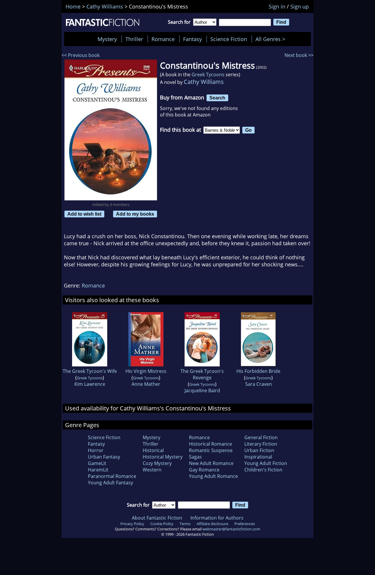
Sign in (277, 6)
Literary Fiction (260, 444)
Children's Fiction (263, 469)
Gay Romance (204, 469)
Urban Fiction (259, 450)
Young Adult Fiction (265, 463)
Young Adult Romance (213, 476)
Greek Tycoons (208, 74)
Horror (95, 450)
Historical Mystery (163, 457)
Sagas (195, 457)
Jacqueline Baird (202, 390)
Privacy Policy (132, 523)
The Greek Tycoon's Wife (90, 371)
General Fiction (261, 437)
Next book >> (298, 55)
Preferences (244, 523)
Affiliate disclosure (212, 523)
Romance (163, 39)
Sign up (299, 6)
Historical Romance (210, 444)
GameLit (97, 463)
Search (217, 97)
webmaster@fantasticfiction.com (231, 529)
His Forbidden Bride (258, 371)
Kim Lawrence (89, 384)
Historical (153, 450)
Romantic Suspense (211, 450)
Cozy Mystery (157, 463)
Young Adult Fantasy (110, 482)
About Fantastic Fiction (157, 518)
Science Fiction (228, 39)
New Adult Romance (211, 463)
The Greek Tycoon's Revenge (202, 374)
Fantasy (192, 39)
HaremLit (98, 469)
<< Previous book (81, 55)
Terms (185, 523)
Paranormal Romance (112, 476)
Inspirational (258, 457)
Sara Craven (258, 384)
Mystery (107, 39)
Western (152, 469)
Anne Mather (146, 384)
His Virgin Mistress (145, 371)
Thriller (134, 39)
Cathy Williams (204, 82)
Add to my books (135, 214)
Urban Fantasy (104, 457)
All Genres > (271, 39)
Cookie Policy (161, 523)
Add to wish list (84, 214)
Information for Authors (216, 518)
